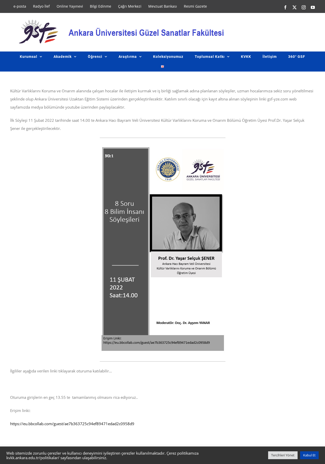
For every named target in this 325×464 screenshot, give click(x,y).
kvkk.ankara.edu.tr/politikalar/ (32, 457)
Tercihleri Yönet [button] (283, 455)
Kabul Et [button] (309, 455)
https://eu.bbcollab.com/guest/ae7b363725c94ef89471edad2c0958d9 (72, 423)
